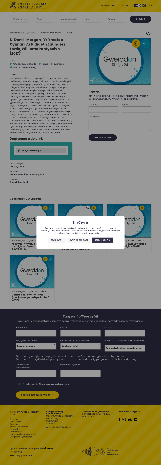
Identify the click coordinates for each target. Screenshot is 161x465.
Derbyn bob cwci (102, 240)
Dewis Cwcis (57, 240)
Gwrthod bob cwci (79, 240)
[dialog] (80, 232)
